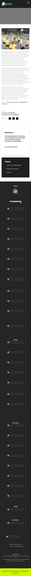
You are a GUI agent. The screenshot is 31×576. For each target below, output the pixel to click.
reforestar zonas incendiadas (10, 114)
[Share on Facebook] (10, 118)
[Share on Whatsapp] (17, 118)
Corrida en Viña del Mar (8, 113)
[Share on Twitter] (13, 118)
